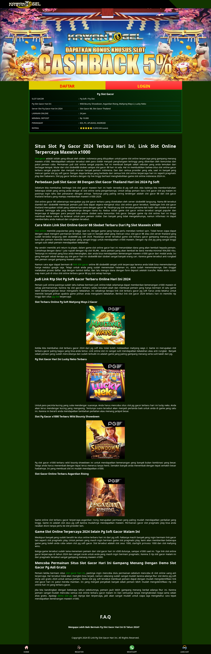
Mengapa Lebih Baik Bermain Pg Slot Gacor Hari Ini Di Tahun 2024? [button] (103, 627)
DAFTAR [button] (67, 86)
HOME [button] (26, 652)
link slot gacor (80, 264)
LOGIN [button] (143, 86)
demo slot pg (65, 595)
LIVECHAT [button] (184, 652)
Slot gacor (40, 158)
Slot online (40, 230)
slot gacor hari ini (75, 573)
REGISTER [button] (79, 652)
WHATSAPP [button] (132, 652)
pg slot (55, 296)
